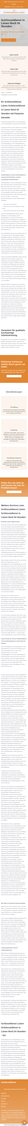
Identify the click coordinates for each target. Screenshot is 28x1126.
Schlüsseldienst (8, 1082)
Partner (3, 1101)
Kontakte (3, 1098)
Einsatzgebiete (5, 1096)
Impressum (4, 1103)
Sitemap (3, 1106)
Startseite (3, 1093)
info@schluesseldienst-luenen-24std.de (15, 1)
